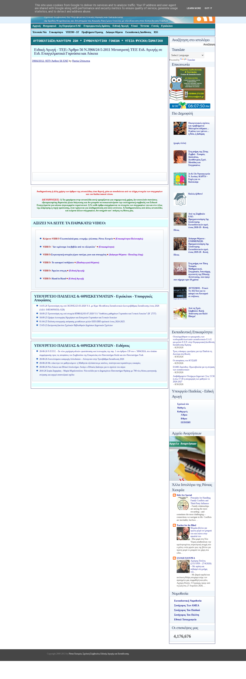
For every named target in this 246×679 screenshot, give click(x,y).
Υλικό (134, 25)
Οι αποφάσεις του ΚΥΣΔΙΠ (185, 360)
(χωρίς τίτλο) (180, 143)
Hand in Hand (59, 278)
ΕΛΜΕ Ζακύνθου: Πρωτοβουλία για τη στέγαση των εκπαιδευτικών (193, 368)
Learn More (194, 8)
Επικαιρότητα (56, 32)
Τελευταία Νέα (39, 32)
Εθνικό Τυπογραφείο (185, 619)
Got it (208, 8)
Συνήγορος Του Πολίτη (186, 614)
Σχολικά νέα (183, 404)
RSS (156, 32)
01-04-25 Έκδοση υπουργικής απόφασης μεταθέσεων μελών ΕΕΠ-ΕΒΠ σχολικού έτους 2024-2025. (82, 321)
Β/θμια (184, 418)
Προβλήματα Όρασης (92, 32)
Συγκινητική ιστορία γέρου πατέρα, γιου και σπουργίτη (79, 254)
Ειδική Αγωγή (120, 25)
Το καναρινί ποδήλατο (63, 262)
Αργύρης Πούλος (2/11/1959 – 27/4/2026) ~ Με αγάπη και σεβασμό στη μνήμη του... (201, 566)
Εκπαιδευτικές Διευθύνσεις (138, 32)
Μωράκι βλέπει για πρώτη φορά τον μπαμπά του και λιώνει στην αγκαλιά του (201, 532)
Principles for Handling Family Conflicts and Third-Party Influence (201, 501)
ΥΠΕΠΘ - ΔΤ (72, 32)
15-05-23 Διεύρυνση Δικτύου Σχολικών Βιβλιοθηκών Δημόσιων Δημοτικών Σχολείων (76, 325)
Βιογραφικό (49, 25)
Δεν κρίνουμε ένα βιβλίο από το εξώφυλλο (74, 247)
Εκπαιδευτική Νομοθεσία (188, 600)
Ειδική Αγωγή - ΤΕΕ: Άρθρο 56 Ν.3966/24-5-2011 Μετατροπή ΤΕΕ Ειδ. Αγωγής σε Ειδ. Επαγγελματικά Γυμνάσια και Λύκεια (98, 51)
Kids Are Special (184, 495)
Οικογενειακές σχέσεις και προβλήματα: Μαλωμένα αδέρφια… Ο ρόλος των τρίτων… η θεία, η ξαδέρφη (198, 128)
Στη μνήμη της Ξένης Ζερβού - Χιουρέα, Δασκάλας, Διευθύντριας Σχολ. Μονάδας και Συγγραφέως (198, 158)
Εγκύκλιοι (167, 25)
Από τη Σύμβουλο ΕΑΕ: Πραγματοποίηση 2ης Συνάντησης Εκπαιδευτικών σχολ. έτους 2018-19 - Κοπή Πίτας (191, 222)
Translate (191, 60)
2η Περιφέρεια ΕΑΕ (70, 25)
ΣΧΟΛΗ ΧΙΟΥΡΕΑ (186, 558)
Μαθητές (181, 408)
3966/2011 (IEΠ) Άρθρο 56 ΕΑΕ (50, 60)
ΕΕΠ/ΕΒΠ (185, 422)
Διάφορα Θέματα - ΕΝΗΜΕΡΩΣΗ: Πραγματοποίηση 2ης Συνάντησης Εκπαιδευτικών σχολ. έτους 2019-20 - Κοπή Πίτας (191, 246)
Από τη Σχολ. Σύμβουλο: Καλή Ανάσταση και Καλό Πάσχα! (197, 312)
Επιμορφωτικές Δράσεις (97, 25)
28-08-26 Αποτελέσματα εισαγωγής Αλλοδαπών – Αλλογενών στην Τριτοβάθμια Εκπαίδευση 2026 (81, 359)
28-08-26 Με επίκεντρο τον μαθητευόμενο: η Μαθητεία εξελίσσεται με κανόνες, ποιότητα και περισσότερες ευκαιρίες (89, 363)
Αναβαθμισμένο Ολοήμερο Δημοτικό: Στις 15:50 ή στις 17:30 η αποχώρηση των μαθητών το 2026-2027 (193, 379)
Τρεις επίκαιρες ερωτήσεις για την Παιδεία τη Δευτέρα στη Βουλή (192, 352)
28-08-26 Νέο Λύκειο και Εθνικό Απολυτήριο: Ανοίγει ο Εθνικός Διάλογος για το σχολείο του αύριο (82, 367)
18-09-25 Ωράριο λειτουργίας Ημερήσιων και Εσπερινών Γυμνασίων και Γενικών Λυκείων (78, 317)
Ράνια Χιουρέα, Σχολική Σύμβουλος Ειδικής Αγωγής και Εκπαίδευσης (98, 653)
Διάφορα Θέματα (114, 32)
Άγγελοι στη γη (59, 270)
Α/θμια (184, 415)
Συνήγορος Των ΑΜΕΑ (186, 605)
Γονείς (155, 25)
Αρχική (36, 25)
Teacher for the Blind (186, 525)
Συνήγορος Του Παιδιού (187, 610)
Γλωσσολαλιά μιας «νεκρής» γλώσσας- (86, 238)
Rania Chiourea (81, 60)
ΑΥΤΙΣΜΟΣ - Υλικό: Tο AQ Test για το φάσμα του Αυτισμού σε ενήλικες (198, 292)
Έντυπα (144, 25)
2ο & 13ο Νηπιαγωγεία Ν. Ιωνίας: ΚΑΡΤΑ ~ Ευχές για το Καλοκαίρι (199, 178)
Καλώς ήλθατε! (195, 194)
